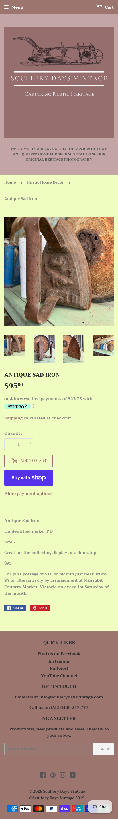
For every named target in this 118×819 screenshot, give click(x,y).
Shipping (13, 418)
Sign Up (103, 749)
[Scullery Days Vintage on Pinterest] (53, 775)
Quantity (13, 433)
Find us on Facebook (59, 653)
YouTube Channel (59, 675)
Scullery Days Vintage (64, 791)
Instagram (59, 661)
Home (10, 182)
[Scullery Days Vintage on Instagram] (63, 775)
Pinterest (59, 668)
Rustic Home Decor (45, 182)
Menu (17, 7)
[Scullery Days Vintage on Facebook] (43, 775)
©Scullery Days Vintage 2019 (56, 798)
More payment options (28, 493)
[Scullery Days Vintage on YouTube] (73, 775)
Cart (109, 7)
